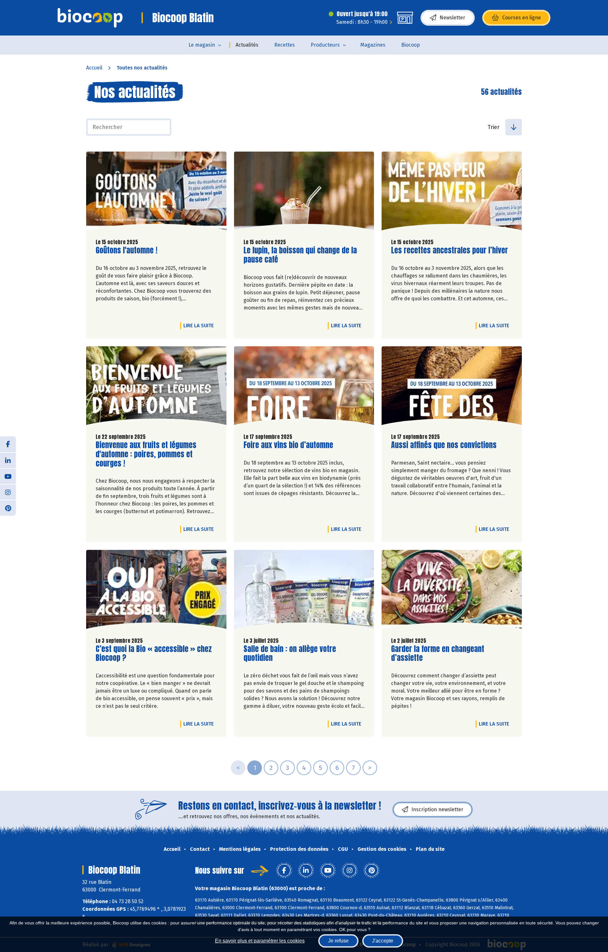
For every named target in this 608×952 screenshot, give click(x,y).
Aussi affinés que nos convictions (444, 445)
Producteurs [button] (325, 45)
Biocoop (410, 45)
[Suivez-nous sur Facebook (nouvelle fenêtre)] (8, 444)
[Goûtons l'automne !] (156, 192)
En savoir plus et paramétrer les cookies (260, 940)
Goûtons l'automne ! (126, 250)
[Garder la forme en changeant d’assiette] (452, 591)
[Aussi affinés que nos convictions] (452, 387)
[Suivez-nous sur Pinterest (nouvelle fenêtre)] (8, 508)
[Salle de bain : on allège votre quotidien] (304, 591)
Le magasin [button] (201, 45)
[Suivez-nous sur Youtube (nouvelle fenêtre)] (8, 476)
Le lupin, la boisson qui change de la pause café (300, 255)
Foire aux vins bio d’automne (288, 445)
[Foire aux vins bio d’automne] (304, 387)
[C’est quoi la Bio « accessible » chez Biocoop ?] (156, 591)
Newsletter (452, 18)
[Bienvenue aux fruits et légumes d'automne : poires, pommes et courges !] (156, 387)
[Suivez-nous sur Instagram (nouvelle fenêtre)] (8, 492)
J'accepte (382, 940)
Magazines (372, 45)
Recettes (284, 45)
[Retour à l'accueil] (90, 18)
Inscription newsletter (437, 809)
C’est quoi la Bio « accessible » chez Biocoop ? (154, 653)
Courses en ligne (521, 18)
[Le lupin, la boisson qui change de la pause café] (304, 192)
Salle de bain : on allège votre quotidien (290, 653)
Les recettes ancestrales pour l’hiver (449, 250)
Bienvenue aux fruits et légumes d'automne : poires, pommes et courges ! (146, 454)
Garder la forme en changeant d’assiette (437, 653)
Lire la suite (200, 325)
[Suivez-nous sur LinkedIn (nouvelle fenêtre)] (8, 460)
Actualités (247, 45)
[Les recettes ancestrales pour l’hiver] (452, 192)
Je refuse (338, 940)
